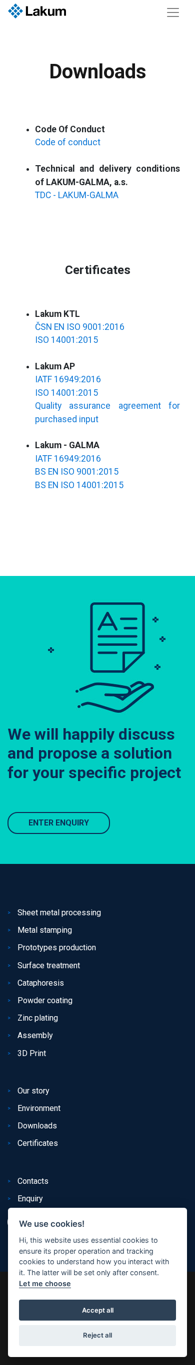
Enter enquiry (58, 822)
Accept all (98, 1310)
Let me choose (45, 1283)
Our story (34, 1090)
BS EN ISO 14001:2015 (79, 485)
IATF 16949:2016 (68, 379)
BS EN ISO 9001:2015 (76, 472)
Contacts (33, 1181)
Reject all (97, 1335)
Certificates (38, 1143)
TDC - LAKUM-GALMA (76, 195)
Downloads (37, 1125)
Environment (39, 1108)
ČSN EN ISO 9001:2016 (79, 327)
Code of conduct (67, 142)
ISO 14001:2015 (66, 340)
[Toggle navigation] (173, 12)
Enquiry (30, 1198)
